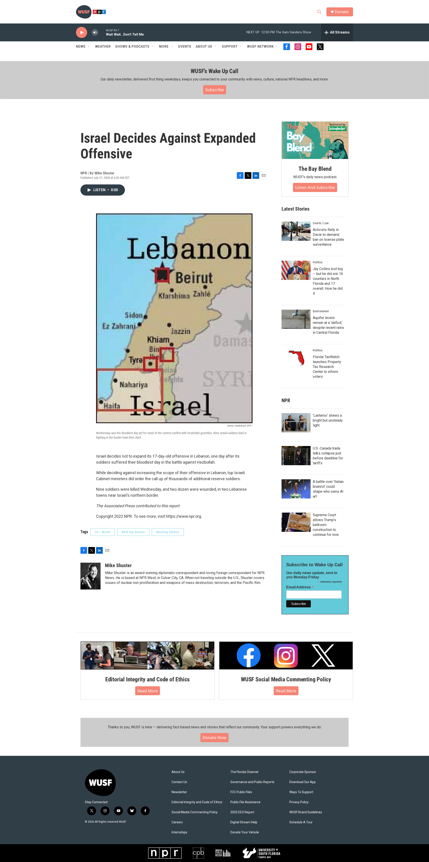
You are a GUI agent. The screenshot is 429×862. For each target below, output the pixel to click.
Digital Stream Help (243, 822)
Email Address (300, 587)
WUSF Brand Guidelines (305, 812)
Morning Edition (167, 532)
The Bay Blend (315, 168)
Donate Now (214, 737)
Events (184, 46)
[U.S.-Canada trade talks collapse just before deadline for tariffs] (296, 455)
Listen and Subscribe (315, 187)
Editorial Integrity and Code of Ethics (147, 679)
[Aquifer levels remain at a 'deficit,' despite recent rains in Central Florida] (296, 319)
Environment (321, 311)
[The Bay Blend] (315, 140)
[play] (81, 32)
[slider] (102, 32)
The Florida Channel (244, 772)
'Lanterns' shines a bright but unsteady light (328, 420)
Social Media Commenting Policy (195, 812)
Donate (342, 11)
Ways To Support (301, 792)
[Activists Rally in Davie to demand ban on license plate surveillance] (296, 231)
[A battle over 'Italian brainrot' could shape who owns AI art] (296, 489)
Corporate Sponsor (302, 772)
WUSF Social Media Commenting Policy (286, 679)
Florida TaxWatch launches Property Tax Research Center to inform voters (327, 367)
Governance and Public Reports (252, 782)
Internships (179, 832)
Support (230, 46)
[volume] (95, 32)
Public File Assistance (245, 802)
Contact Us (179, 782)
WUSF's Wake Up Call (214, 71)
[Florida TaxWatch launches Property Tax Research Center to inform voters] (296, 358)
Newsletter (179, 792)
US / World (102, 532)
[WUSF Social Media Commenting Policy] (286, 655)
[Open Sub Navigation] (89, 46)
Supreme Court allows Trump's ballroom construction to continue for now (326, 525)
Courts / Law (321, 223)
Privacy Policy (299, 802)
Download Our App (302, 782)
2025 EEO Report (242, 812)
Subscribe (214, 89)
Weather (103, 46)
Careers (177, 822)
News (81, 46)
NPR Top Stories (133, 532)
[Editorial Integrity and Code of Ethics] (147, 655)
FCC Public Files (241, 792)
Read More (147, 690)
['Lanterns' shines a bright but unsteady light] (296, 422)
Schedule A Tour (301, 822)
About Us (178, 772)
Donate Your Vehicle (244, 832)
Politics (317, 262)
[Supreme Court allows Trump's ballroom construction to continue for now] (296, 522)
